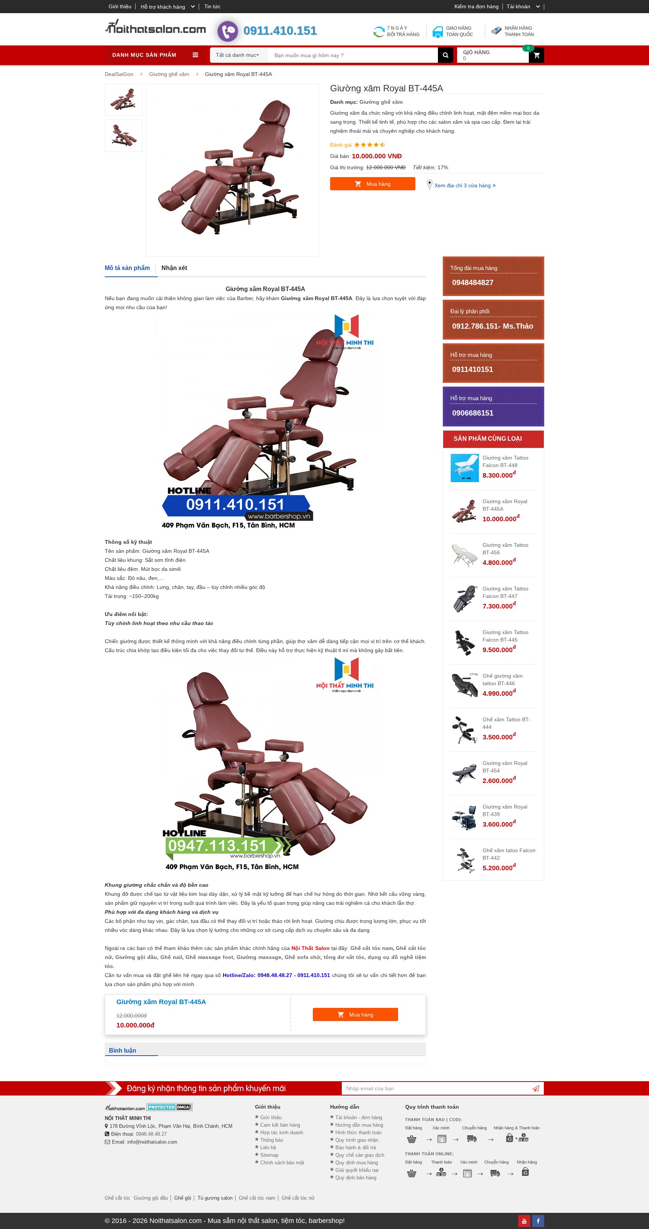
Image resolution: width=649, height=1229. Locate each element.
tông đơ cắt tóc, (345, 957)
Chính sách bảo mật (282, 1162)
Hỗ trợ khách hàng (163, 7)
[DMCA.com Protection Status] (169, 1107)
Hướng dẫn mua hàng (359, 1125)
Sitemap (269, 1155)
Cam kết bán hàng (280, 1125)
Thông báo (271, 1140)
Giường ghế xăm (381, 102)
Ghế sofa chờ (301, 957)
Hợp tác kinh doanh (281, 1132)
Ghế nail (171, 957)
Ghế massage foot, (210, 957)
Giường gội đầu (151, 1198)
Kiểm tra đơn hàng (476, 6)
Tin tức (212, 6)
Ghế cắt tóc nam (371, 948)
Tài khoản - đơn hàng (358, 1117)
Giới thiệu (120, 6)
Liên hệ (268, 1147)
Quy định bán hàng (355, 1177)
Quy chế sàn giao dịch (359, 1155)
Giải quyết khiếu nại (357, 1170)
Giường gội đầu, (136, 957)
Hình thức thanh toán (358, 1132)
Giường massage (259, 957)
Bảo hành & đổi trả (355, 1147)
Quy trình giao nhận (356, 1140)
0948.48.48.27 (151, 1134)
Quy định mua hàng (356, 1162)
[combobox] (238, 52)
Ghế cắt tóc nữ (298, 1198)
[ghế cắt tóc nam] (349, 948)
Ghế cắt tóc (117, 1198)
